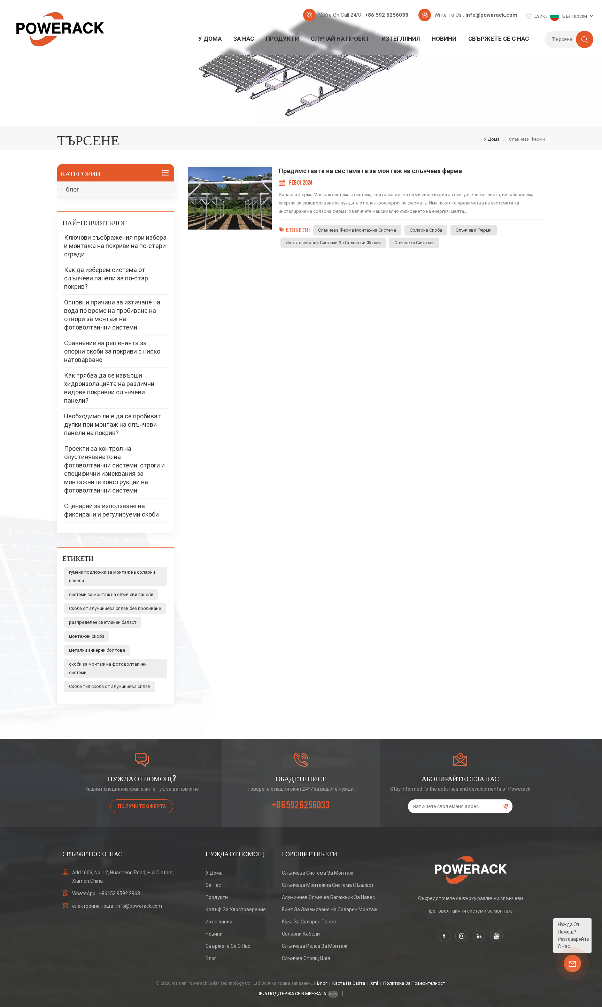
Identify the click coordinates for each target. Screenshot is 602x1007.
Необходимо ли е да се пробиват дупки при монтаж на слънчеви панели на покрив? (112, 424)
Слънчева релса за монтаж (314, 946)
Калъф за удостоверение (236, 909)
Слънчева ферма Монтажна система (357, 230)
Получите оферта (142, 806)
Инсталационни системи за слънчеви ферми (333, 242)
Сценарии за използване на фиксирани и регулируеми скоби (111, 510)
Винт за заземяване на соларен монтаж (330, 909)
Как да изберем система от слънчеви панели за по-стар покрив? (106, 278)
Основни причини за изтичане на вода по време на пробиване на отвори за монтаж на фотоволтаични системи (112, 315)
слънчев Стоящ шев (306, 958)
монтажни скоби (86, 636)
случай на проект (340, 38)
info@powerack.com (491, 15)
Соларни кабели (301, 934)
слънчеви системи (414, 242)
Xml (374, 983)
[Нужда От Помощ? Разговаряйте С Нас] (572, 963)
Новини (444, 38)
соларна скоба (426, 230)
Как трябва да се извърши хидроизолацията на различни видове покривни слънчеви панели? (109, 388)
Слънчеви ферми (474, 230)
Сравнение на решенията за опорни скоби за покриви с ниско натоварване (112, 351)
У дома (210, 38)
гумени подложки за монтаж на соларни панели (112, 576)
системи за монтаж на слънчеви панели (111, 594)
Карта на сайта (348, 983)
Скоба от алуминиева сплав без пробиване (115, 608)
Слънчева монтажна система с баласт (328, 885)
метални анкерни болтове (97, 650)
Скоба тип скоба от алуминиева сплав (109, 686)
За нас (243, 38)
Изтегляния (400, 38)
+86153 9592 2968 (119, 893)
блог (72, 189)
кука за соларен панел (309, 921)
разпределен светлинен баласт (103, 622)
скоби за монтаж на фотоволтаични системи (108, 668)
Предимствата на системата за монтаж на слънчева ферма (370, 171)
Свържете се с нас (498, 38)
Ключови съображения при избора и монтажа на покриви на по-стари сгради (115, 246)
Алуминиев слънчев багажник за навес (328, 897)
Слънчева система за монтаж (317, 873)
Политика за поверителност (414, 983)
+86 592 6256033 (386, 15)
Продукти (282, 38)
